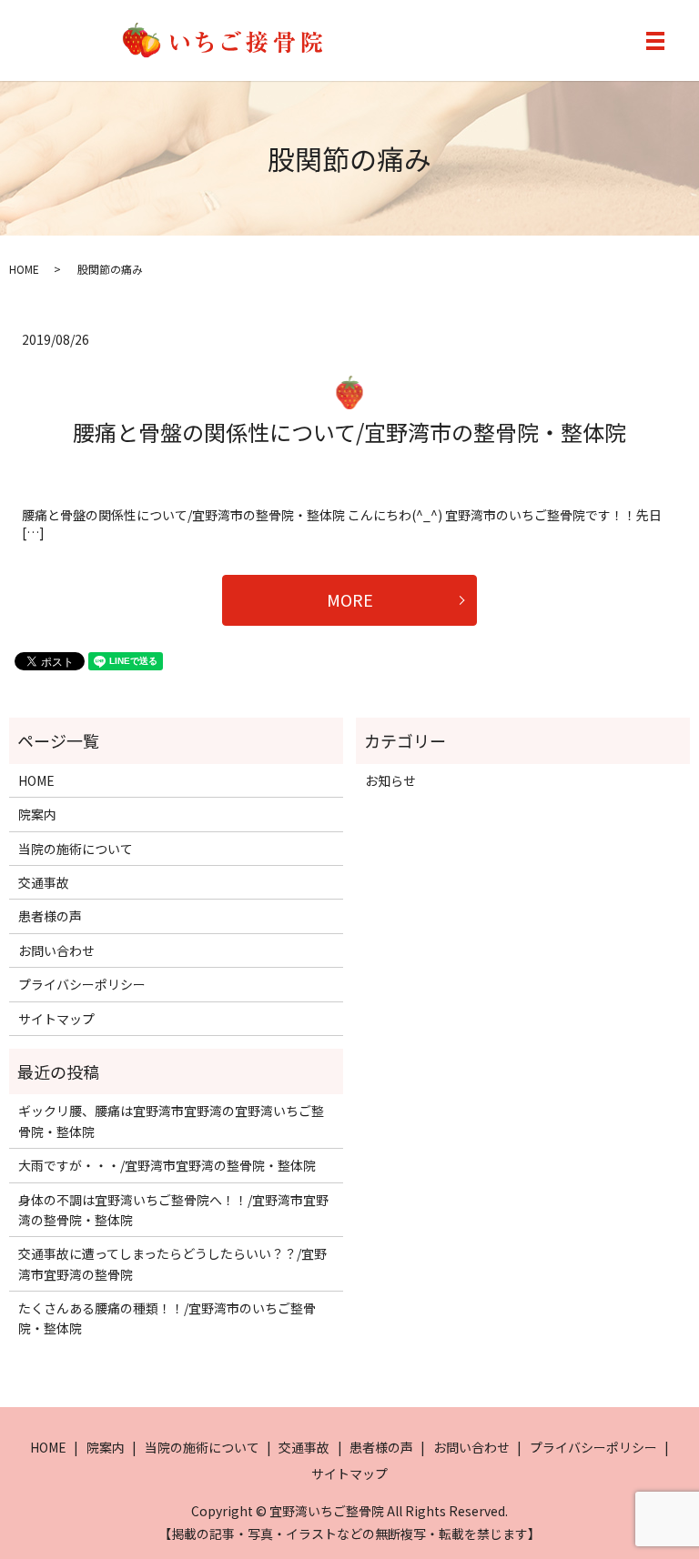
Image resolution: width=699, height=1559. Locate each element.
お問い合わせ (56, 950)
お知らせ (390, 780)
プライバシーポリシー (82, 984)
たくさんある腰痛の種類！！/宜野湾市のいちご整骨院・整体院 (167, 1318)
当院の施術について (75, 849)
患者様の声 (50, 916)
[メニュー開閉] (655, 41)
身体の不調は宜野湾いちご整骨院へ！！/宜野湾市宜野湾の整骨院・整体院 (173, 1210)
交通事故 (43, 882)
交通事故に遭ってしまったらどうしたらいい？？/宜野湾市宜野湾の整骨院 (172, 1263)
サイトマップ (56, 1019)
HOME (24, 269)
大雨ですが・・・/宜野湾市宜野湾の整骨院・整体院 (167, 1165)
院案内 (37, 814)
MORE (350, 599)
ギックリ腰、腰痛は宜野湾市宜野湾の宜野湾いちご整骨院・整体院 (171, 1120)
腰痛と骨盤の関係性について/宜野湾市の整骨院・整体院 (349, 432)
